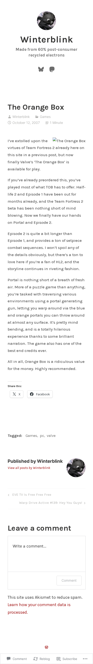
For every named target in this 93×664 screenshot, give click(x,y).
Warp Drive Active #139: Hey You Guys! (50, 503)
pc (42, 435)
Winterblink (46, 39)
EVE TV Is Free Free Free (29, 495)
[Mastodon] (52, 68)
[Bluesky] (41, 68)
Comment (69, 580)
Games (45, 117)
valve (51, 435)
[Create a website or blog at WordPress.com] (46, 647)
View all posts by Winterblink (29, 468)
